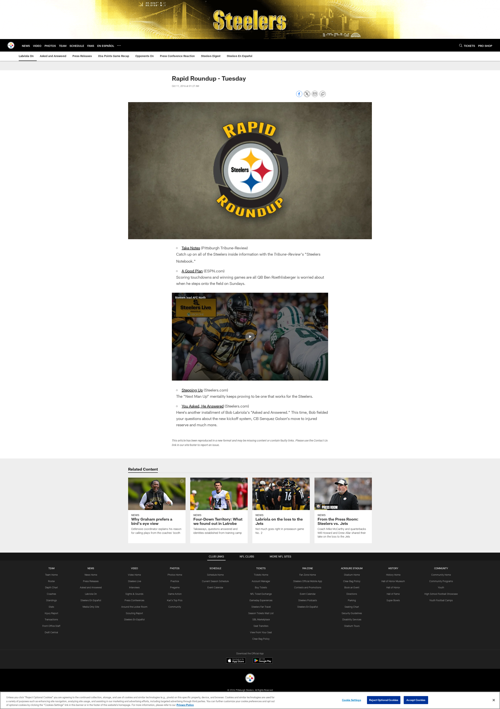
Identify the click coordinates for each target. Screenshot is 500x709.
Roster (51, 581)
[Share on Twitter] (307, 96)
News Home (91, 574)
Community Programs (441, 581)
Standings (51, 600)
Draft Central (51, 632)
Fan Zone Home (307, 574)
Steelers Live (134, 581)
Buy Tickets (261, 587)
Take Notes (191, 247)
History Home (393, 574)
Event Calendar (215, 587)
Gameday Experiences (260, 600)
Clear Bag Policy (261, 638)
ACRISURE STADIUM (351, 568)
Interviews (134, 587)
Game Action (175, 593)
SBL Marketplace (261, 619)
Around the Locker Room (134, 606)
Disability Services (351, 619)
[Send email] (315, 96)
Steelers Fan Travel (261, 606)
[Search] (460, 45)
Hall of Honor (393, 587)
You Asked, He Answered (203, 406)
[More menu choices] (119, 45)
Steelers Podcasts (307, 600)
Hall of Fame (393, 593)
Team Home (51, 574)
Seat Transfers (261, 625)
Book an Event (351, 587)
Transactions (51, 619)
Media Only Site (91, 606)
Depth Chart (51, 587)
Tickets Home (261, 574)
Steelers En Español (90, 600)
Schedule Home (215, 574)
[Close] (493, 700)
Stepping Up (192, 390)
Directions (351, 593)
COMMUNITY (441, 568)
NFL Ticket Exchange (261, 593)
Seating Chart (352, 606)
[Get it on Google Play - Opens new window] (263, 662)
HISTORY (393, 568)
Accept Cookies (415, 699)
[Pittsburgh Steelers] (250, 678)
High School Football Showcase (441, 593)
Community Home (441, 574)
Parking (352, 600)
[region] (250, 700)
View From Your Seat (261, 632)
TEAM (51, 568)
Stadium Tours (352, 625)
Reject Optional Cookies (383, 699)
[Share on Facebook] (299, 96)
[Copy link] (323, 94)
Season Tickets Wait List (261, 613)
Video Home (134, 574)
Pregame (174, 587)
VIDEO (134, 568)
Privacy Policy (185, 704)
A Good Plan (192, 270)
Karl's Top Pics (174, 600)
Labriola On (91, 593)
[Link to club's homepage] (11, 45)
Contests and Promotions (307, 587)
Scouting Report (134, 613)
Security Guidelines (352, 613)
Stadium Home (352, 574)
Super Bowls (393, 600)
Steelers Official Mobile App (307, 581)
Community (174, 606)
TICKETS (261, 568)
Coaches (51, 593)
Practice (175, 581)
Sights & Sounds (134, 593)
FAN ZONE (307, 568)
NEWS (91, 568)
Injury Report (51, 613)
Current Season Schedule (215, 581)
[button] (250, 336)
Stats (51, 606)
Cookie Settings (351, 699)
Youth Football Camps (441, 600)
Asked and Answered (91, 587)
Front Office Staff (51, 625)
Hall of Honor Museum (393, 581)
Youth (441, 587)
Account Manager (261, 581)
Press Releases (91, 581)
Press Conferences (134, 600)
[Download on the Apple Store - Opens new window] (236, 661)
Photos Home (175, 574)
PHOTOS (174, 568)
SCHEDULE (215, 568)
